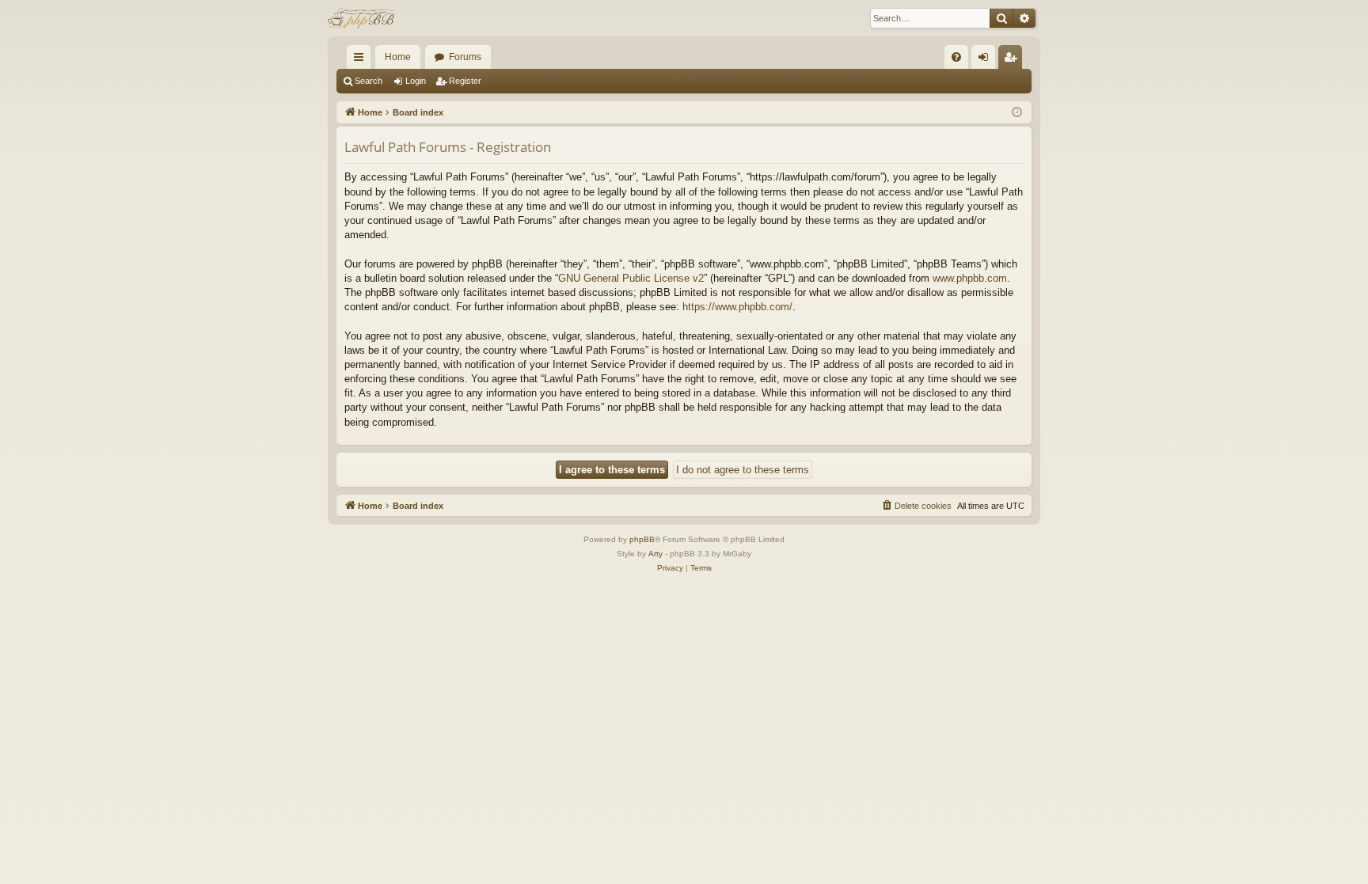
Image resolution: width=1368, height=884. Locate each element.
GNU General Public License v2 (631, 278)
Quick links (361, 60)
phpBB (642, 539)
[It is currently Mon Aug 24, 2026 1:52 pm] (1017, 113)
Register (465, 80)
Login (415, 80)
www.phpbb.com (970, 278)
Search (368, 80)
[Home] (363, 18)
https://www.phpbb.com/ (737, 307)
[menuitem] (956, 57)
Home (398, 57)
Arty (655, 553)
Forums (465, 57)
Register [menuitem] (1013, 60)
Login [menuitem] (986, 60)
